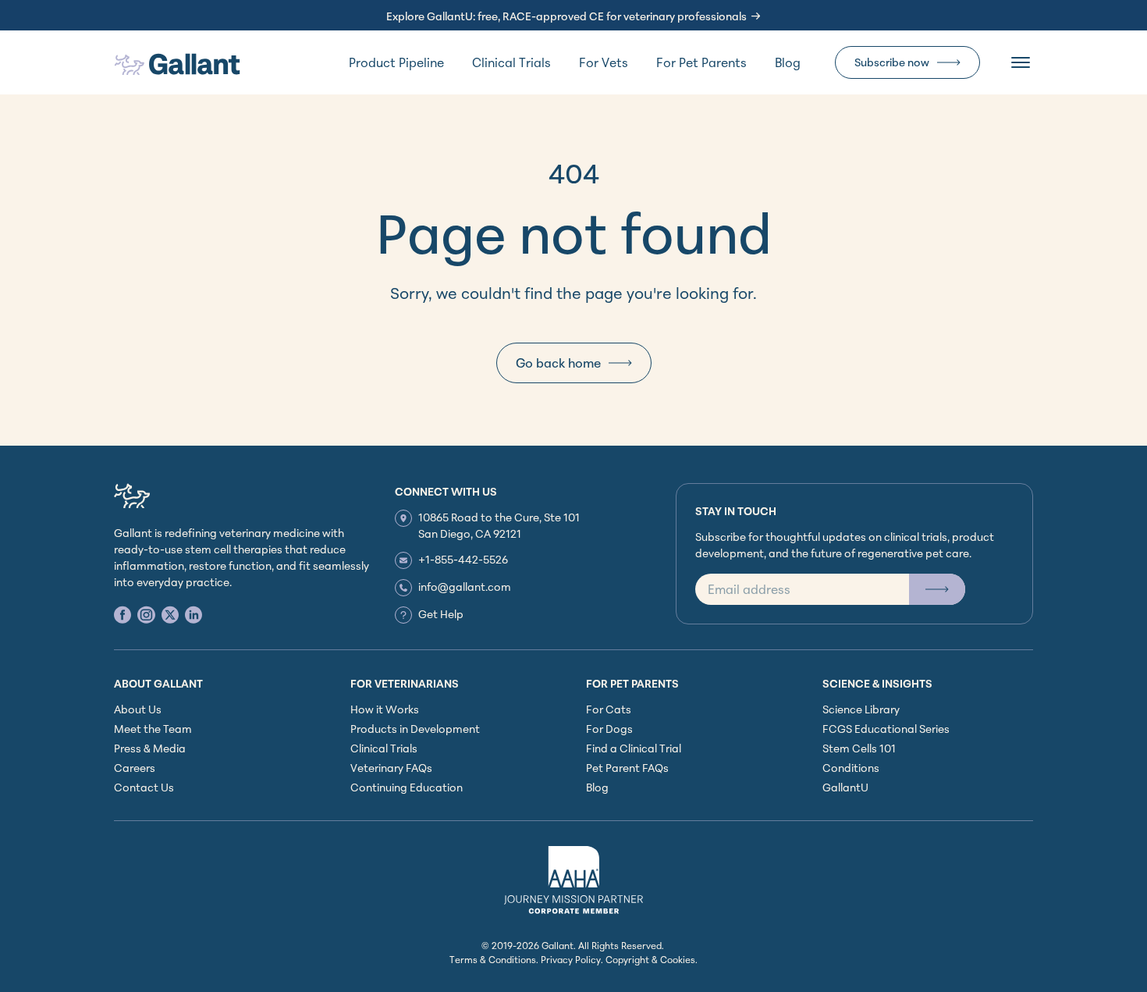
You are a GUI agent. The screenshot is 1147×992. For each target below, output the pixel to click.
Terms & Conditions (492, 959)
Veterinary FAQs (391, 767)
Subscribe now (891, 62)
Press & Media (150, 748)
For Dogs (609, 728)
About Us (138, 709)
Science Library (861, 709)
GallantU (845, 787)
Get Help (440, 613)
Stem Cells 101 (859, 748)
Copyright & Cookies (650, 959)
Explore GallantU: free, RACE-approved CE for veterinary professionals (566, 16)
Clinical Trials (511, 62)
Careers (134, 767)
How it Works (384, 709)
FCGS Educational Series (886, 728)
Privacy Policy (571, 959)
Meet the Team (153, 728)
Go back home (558, 363)
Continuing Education (406, 787)
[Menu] (1020, 62)
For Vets (603, 62)
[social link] (122, 615)
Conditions (850, 767)
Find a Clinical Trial (633, 748)
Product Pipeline (396, 62)
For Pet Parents (701, 62)
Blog (788, 62)
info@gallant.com (464, 586)
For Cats (608, 709)
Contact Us (144, 787)
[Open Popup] (937, 589)
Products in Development (415, 728)
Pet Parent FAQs (627, 767)
